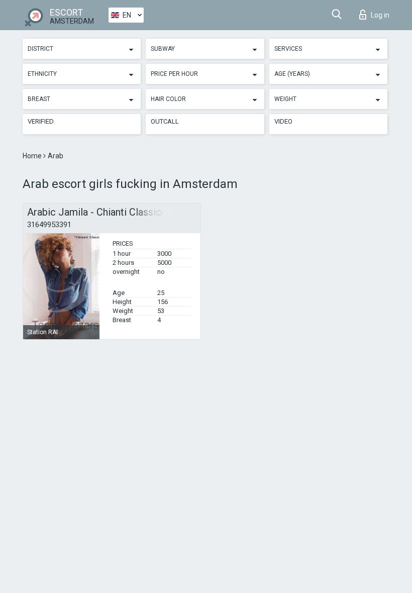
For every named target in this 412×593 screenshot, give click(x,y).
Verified (41, 121)
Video (283, 121)
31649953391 (49, 224)
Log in (380, 15)
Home (33, 156)
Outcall (165, 121)
